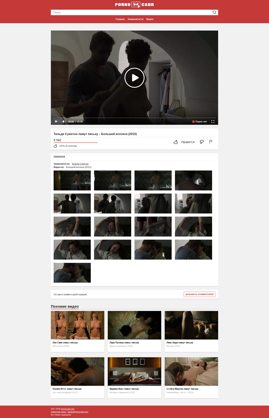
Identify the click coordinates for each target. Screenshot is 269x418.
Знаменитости (135, 19)
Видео (149, 19)
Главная (120, 19)
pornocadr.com (67, 409)
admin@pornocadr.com (78, 412)
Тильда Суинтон (80, 164)
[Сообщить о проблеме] (211, 142)
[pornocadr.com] (134, 4)
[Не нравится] (203, 142)
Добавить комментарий (200, 294)
